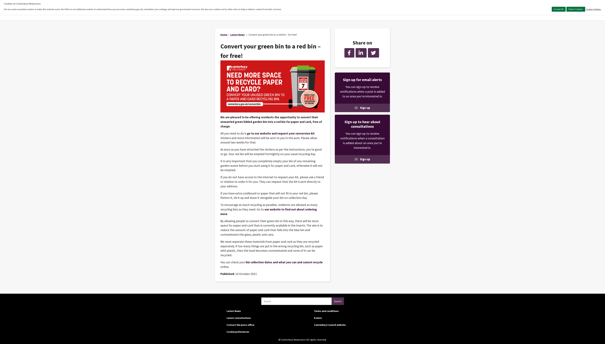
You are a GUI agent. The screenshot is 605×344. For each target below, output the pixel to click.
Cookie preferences (238, 331)
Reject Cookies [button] (576, 9)
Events (318, 317)
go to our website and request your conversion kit (280, 133)
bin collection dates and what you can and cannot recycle (284, 262)
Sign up (365, 108)
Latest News (237, 34)
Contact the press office (240, 324)
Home (223, 34)
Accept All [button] (558, 9)
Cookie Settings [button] (593, 9)
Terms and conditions (326, 311)
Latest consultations (239, 317)
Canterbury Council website (330, 324)
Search (337, 301)
